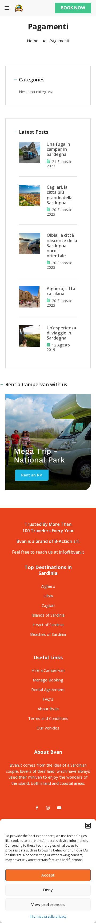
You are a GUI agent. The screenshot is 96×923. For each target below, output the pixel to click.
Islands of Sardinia (48, 615)
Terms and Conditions (48, 718)
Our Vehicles (48, 728)
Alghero (48, 586)
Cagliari (48, 605)
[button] (88, 825)
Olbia (48, 595)
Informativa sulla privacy (48, 916)
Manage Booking (48, 680)
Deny (48, 889)
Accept (48, 875)
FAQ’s (48, 699)
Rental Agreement (48, 689)
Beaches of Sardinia (48, 634)
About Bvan (48, 708)
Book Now (73, 8)
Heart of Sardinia (48, 624)
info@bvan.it (71, 552)
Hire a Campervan (48, 670)
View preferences (48, 904)
